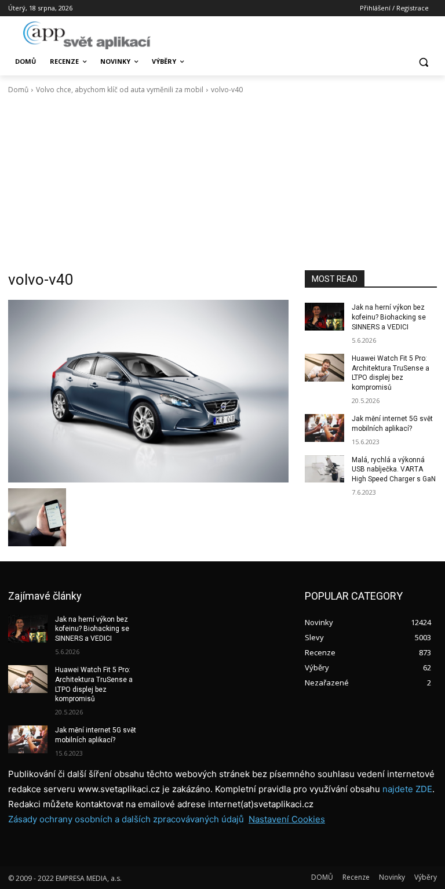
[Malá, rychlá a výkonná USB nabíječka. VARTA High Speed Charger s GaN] (324, 469)
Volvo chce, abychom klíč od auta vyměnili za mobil (119, 90)
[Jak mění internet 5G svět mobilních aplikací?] (324, 428)
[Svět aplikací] (87, 35)
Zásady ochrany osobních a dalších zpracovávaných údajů (126, 819)
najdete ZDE (407, 788)
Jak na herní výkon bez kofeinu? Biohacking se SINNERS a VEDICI (389, 317)
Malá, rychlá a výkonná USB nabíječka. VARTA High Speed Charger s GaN (394, 470)
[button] (423, 61)
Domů (18, 90)
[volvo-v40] (148, 391)
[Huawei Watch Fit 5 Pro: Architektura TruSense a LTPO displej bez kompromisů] (324, 368)
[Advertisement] (222, 182)
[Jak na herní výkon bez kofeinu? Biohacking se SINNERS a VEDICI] (324, 317)
